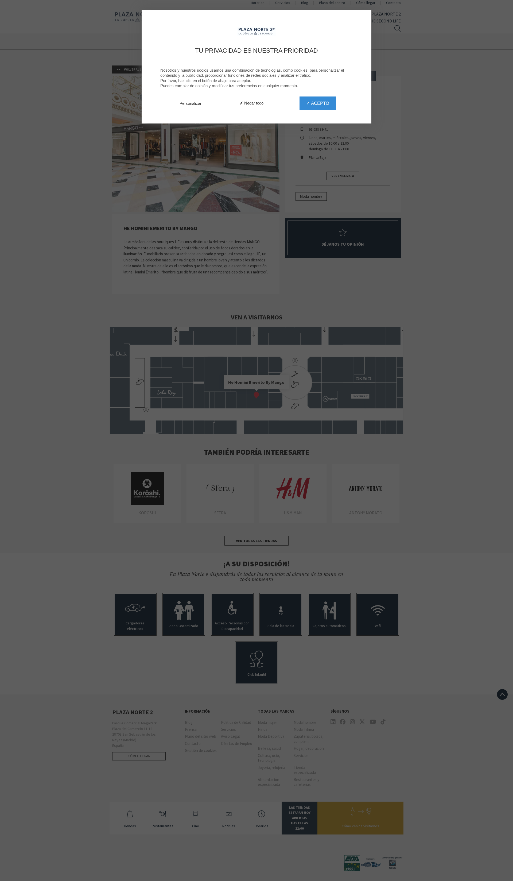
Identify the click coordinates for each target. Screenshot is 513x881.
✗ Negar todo (251, 103)
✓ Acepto (317, 103)
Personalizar (190, 103)
